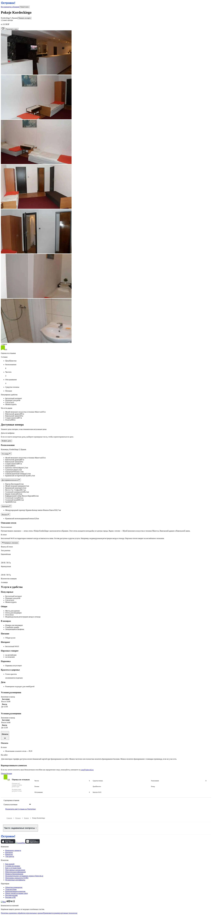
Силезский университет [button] (14, 492)
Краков (26, 818)
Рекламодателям (11, 895)
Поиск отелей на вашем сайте (16, 893)
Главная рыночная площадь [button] (15, 474)
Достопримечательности (10, 480)
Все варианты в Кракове (10, 7)
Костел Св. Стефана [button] (12, 490)
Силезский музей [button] (11, 500)
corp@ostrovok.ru (87, 770)
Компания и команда (13, 850)
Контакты (9, 852)
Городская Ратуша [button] (12, 472)
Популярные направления (15, 870)
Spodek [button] (8, 502)
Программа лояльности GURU (16, 878)
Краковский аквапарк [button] (13, 488)
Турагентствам (10, 889)
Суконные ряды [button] (11, 470)
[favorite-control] (3, 28)
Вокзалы (5, 514)
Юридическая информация (15, 872)
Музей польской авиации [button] (14, 486)
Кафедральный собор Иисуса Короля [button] (19, 496)
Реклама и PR (10, 897)
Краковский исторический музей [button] (17, 476)
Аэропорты (5, 506)
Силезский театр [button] (11, 498)
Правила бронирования (14, 874)
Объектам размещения (13, 887)
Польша (18, 818)
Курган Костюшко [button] (12, 484)
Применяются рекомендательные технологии (60, 913)
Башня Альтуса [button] (11, 494)
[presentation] (17, 802)
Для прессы (9, 856)
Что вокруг (5, 454)
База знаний (9, 864)
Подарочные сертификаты (15, 880)
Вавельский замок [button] (12, 462)
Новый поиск (24, 7)
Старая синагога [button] (11, 464)
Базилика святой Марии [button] (14, 468)
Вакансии (9, 854)
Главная (9, 818)
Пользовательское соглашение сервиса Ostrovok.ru (24, 876)
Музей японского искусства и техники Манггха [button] (23, 458)
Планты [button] (8, 466)
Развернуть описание (11, 543)
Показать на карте (24, 18)
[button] (106, 52)
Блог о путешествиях (13, 868)
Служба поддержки (12, 866)
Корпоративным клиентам (15, 891)
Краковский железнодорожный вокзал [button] (19, 518)
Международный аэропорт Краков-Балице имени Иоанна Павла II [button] (30, 510)
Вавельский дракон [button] (12, 460)
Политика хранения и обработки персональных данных (22, 913)
